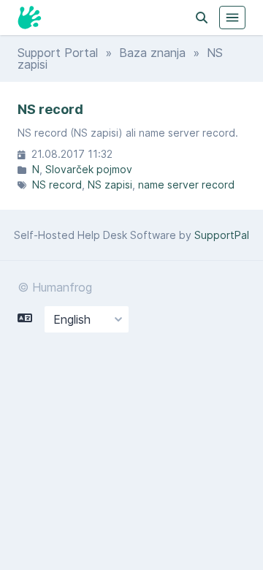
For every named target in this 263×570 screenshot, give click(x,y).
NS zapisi (110, 184)
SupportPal (221, 235)
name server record (186, 184)
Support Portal (58, 52)
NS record (57, 184)
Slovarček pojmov (88, 169)
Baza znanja (152, 52)
